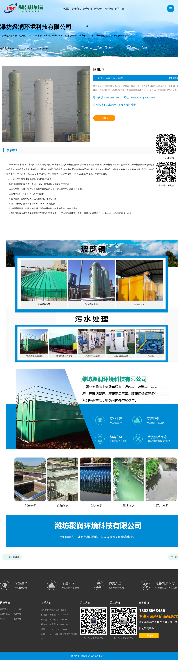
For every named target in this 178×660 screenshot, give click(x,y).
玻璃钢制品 (87, 17)
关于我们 (76, 8)
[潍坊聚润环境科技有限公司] (25, 6)
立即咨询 (148, 635)
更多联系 (104, 118)
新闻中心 (108, 8)
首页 (19, 48)
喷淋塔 (16, 557)
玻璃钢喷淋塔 (43, 48)
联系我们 (119, 8)
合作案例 (98, 8)
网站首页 (65, 8)
